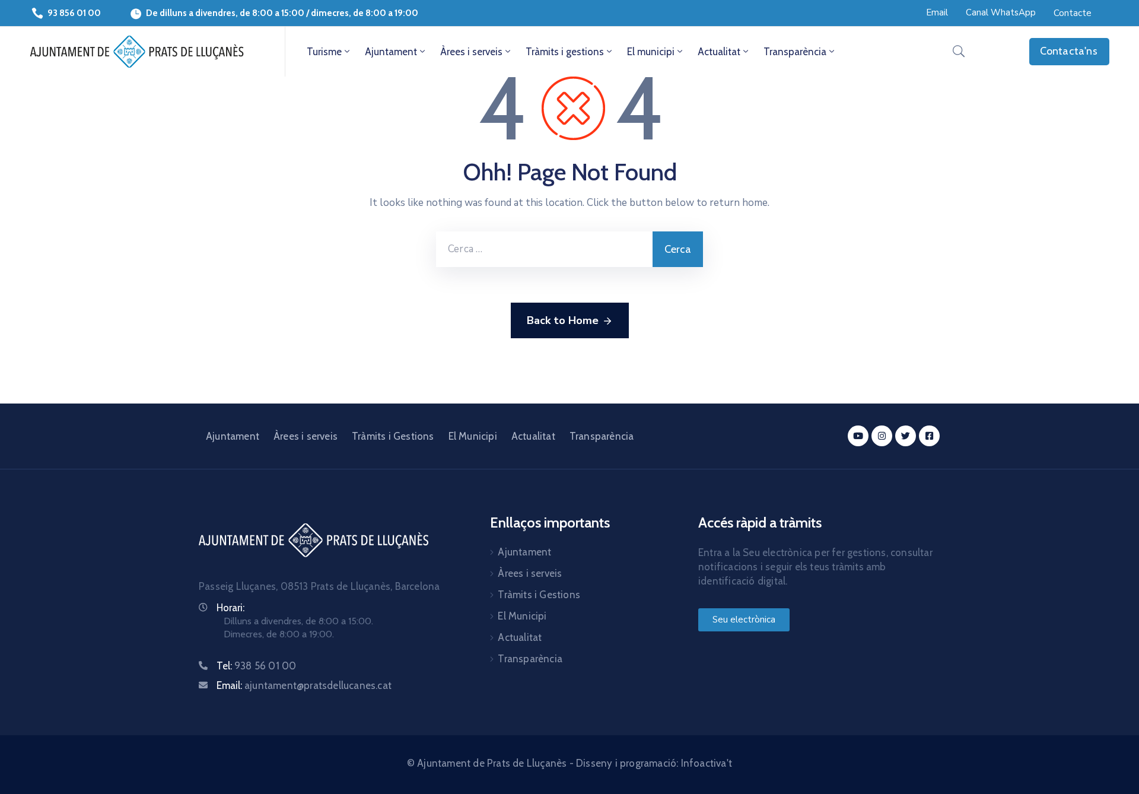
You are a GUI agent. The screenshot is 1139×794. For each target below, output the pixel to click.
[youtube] (858, 435)
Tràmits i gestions (565, 52)
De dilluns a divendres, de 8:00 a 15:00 (225, 13)
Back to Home (563, 320)
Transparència (794, 52)
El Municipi (472, 436)
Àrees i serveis (471, 52)
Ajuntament (391, 52)
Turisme (324, 52)
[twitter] (905, 435)
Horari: (230, 608)
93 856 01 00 (74, 13)
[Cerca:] (544, 249)
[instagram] (881, 435)
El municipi (651, 52)
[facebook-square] (929, 435)
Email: (304, 685)
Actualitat (719, 52)
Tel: (256, 666)
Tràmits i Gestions (393, 436)
